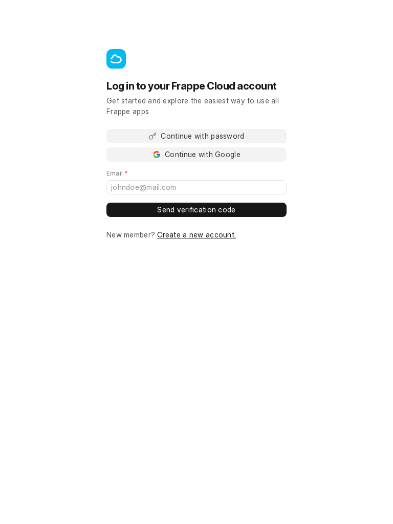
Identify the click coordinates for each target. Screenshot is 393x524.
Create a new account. (196, 234)
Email (131, 173)
